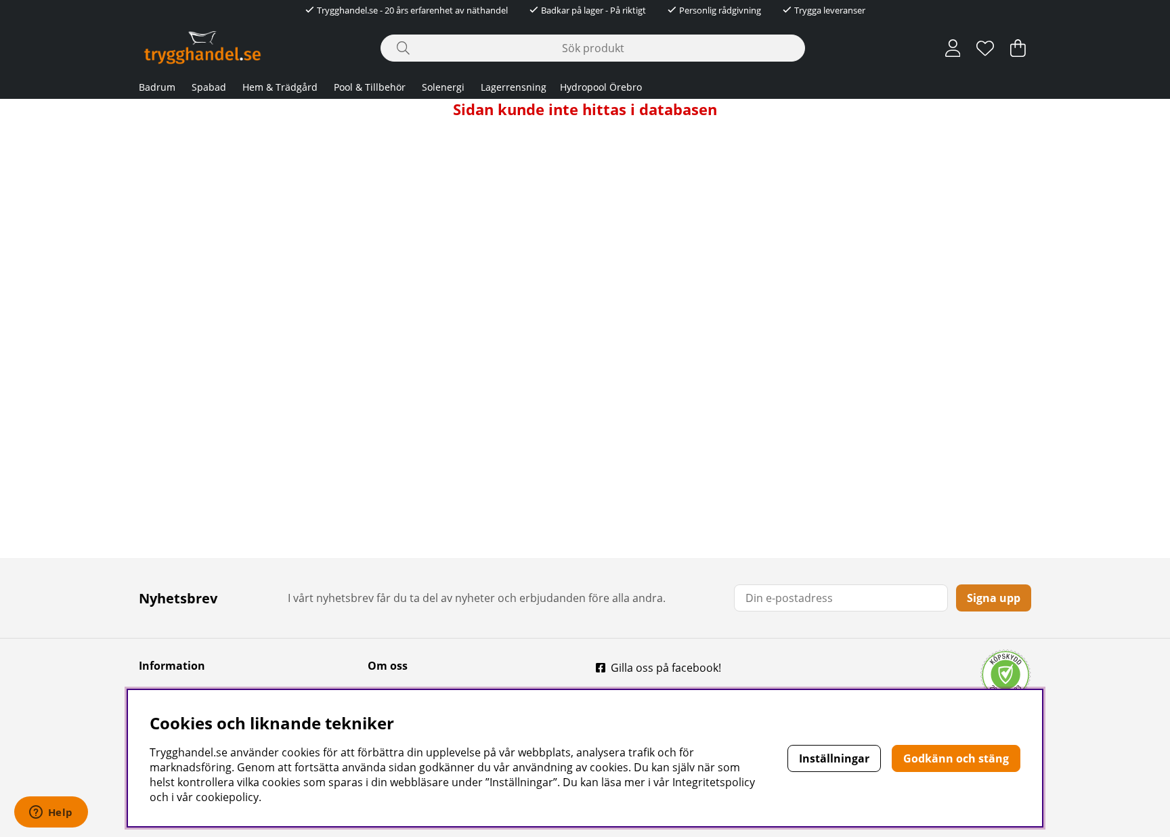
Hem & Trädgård (280, 87)
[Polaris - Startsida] (202, 47)
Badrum (157, 87)
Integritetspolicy (713, 782)
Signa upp (993, 598)
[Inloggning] (953, 48)
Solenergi (443, 87)
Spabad (209, 87)
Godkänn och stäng (956, 758)
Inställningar (834, 758)
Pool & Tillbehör (370, 87)
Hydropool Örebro (601, 87)
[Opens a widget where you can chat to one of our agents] (51, 813)
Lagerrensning (513, 87)
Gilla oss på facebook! (666, 667)
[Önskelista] (985, 48)
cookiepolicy (227, 797)
